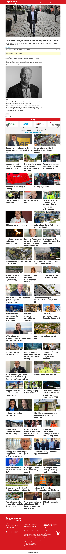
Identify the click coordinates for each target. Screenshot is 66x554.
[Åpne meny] (58, 2)
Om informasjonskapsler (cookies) (30, 544)
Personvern (26, 545)
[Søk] (55, 2)
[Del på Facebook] (56, 49)
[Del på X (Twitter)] (58, 49)
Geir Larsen (53, 525)
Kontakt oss (45, 527)
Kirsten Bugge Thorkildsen (52, 524)
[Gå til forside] (12, 2)
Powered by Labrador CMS (33, 552)
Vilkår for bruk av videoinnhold (29, 543)
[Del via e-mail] (59, 49)
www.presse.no (44, 535)
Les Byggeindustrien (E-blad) (43, 2)
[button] (7, 125)
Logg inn (50, 2)
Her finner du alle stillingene (33, 132)
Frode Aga (35, 523)
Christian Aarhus (34, 524)
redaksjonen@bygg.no (32, 526)
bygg (7, 114)
